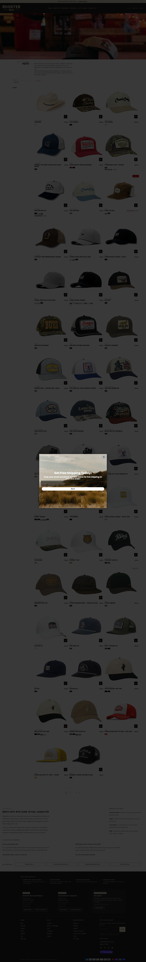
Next (73, 489)
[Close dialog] (104, 457)
